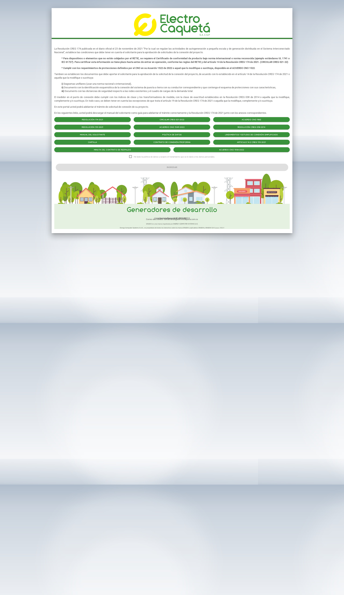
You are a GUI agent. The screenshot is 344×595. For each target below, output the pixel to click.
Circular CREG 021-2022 (172, 119)
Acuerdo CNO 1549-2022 (172, 127)
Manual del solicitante (92, 134)
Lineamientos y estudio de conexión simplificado (251, 134)
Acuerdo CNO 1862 (251, 119)
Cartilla (92, 142)
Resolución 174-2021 (92, 119)
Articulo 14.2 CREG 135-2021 (251, 142)
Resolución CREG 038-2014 (251, 127)
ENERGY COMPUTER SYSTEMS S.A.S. (185, 224)
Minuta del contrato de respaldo (112, 149)
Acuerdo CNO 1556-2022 (231, 149)
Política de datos (172, 134)
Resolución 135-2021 (92, 127)
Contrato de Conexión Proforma (172, 142)
